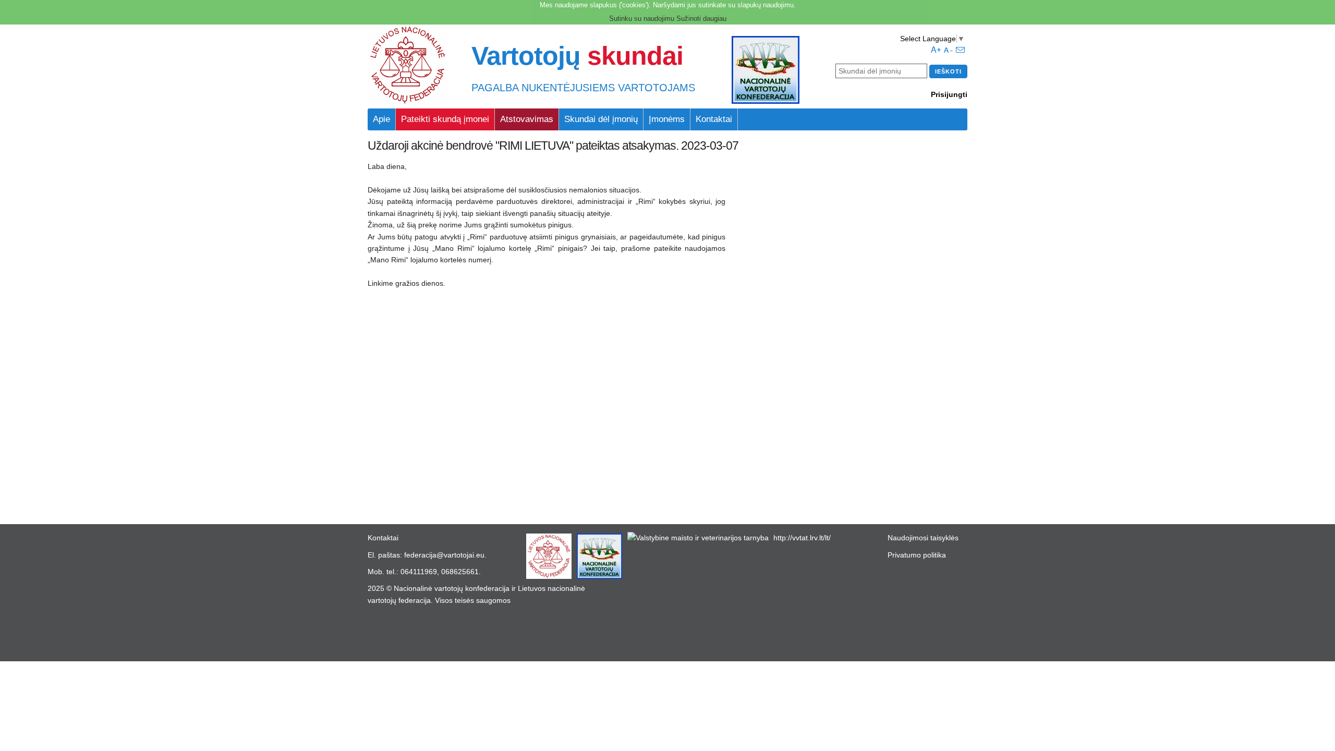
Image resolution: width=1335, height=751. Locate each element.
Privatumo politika (917, 555)
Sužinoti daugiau (701, 18)
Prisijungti (949, 94)
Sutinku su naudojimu (641, 18)
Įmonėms (667, 119)
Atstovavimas (526, 119)
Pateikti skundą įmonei (445, 119)
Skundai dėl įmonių (601, 119)
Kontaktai (714, 119)
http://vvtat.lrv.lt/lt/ (802, 538)
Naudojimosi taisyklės (923, 538)
